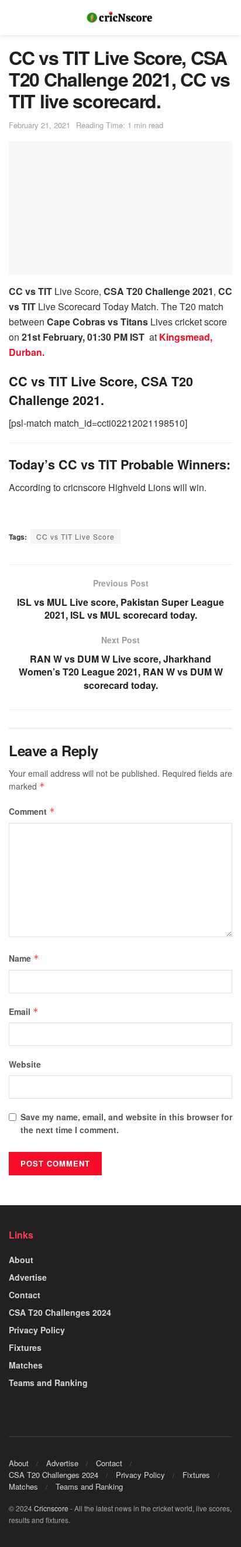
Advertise (28, 1277)
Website (25, 1064)
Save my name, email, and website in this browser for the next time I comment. (126, 1123)
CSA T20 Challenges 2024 (60, 1312)
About (21, 1259)
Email (24, 1011)
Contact (24, 1295)
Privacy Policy (37, 1330)
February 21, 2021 (39, 125)
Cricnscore (51, 1508)
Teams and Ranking (48, 1382)
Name (24, 958)
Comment (32, 811)
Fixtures (25, 1347)
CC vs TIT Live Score (75, 536)
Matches (26, 1365)
